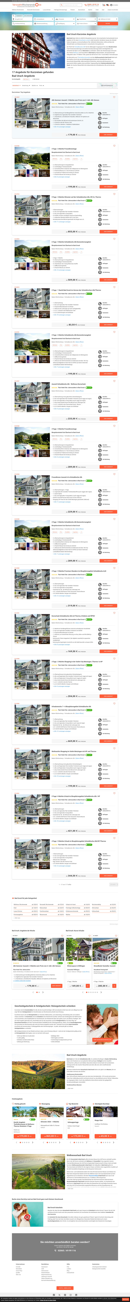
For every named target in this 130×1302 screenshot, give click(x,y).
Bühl (69, 1128)
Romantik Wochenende (33, 9)
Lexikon (69, 1268)
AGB (42, 1268)
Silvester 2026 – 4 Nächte (50, 1122)
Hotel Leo (17, 1130)
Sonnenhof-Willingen (73, 969)
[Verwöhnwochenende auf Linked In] (76, 1295)
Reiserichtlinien (45, 1272)
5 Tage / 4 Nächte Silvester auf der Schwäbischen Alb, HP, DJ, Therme (76, 197)
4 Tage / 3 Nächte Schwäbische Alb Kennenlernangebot (71, 522)
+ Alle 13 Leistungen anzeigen (62, 270)
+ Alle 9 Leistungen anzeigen (61, 409)
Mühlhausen (17, 1132)
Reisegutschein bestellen (99, 1268)
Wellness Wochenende (18, 9)
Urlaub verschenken (113, 9)
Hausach (97, 1126)
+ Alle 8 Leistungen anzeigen (61, 177)
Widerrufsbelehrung (46, 1278)
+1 (81, 158)
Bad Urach (36, 971)
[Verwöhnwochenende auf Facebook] (54, 1295)
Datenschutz (44, 1270)
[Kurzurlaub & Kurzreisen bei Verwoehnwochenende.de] (26, 5)
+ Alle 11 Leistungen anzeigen (62, 222)
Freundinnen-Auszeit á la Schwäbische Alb (67, 477)
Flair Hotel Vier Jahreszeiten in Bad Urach (71, 103)
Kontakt (18, 1267)
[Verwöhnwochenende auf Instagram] (71, 1295)
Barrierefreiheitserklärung (48, 1280)
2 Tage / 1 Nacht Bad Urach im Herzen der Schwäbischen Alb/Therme (76, 290)
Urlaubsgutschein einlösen (99, 1267)
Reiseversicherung (46, 1274)
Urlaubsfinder (70, 1272)
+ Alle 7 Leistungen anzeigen (61, 367)
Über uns (18, 1274)
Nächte (90, 9)
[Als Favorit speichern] (62, 936)
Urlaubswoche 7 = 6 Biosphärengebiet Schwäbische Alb (71, 706)
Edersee (74, 971)
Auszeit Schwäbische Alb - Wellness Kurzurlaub (69, 384)
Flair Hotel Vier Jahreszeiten (21, 969)
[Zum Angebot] (88, 986)
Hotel (97, 9)
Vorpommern (111, 971)
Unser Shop (19, 1270)
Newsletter (19, 1268)
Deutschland (81, 9)
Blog (68, 1270)
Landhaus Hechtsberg (101, 1124)
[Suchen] (61, 5)
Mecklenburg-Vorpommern (100, 971)
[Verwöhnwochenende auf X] (59, 1295)
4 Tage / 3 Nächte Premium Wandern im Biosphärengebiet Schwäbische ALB (79, 571)
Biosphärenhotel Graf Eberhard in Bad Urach (66, 152)
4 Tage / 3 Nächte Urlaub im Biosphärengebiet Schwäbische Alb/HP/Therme (79, 841)
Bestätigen (125, 1299)
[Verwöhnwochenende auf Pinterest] (65, 1295)
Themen (72, 9)
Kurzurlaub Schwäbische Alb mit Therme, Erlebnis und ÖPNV (73, 616)
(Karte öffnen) (80, 107)
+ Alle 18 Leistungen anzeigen (62, 821)
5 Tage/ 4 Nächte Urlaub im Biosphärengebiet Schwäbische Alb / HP (76, 796)
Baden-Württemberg (57, 107)
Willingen (79, 971)
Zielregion (28, 15)
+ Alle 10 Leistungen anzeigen (62, 127)
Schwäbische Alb (70, 107)
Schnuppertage (73, 1122)
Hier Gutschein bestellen (102, 1039)
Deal (103, 9)
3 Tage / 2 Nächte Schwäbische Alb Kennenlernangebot (71, 335)
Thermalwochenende (84, 57)
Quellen (18, 1272)
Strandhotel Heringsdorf (101, 969)
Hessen (69, 971)
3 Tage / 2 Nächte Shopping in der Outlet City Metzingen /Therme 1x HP (77, 662)
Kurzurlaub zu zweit (84, 40)
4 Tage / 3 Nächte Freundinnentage (64, 429)
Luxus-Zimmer (46, 9)
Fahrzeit (19, 15)
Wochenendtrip (93, 1175)
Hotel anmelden (65, 1288)
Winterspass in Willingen (76, 966)
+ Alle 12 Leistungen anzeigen (62, 596)
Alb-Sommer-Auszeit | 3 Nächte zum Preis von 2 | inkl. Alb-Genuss (75, 100)
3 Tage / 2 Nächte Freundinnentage (64, 149)
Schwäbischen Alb (79, 47)
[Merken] (114, 97)
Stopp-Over (99, 1120)
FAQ (68, 1267)
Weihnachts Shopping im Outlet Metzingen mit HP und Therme (74, 751)
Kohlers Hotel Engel (73, 1126)
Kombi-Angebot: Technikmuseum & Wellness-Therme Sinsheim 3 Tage (24, 1124)
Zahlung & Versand (46, 1276)
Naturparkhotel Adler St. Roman (50, 1125)
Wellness (76, 52)
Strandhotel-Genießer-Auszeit (104, 966)
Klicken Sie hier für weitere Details (48, 1300)
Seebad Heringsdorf (99, 973)
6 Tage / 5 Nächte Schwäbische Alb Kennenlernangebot (71, 242)
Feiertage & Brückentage (60, 9)
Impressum (44, 1267)
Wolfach (43, 1127)
